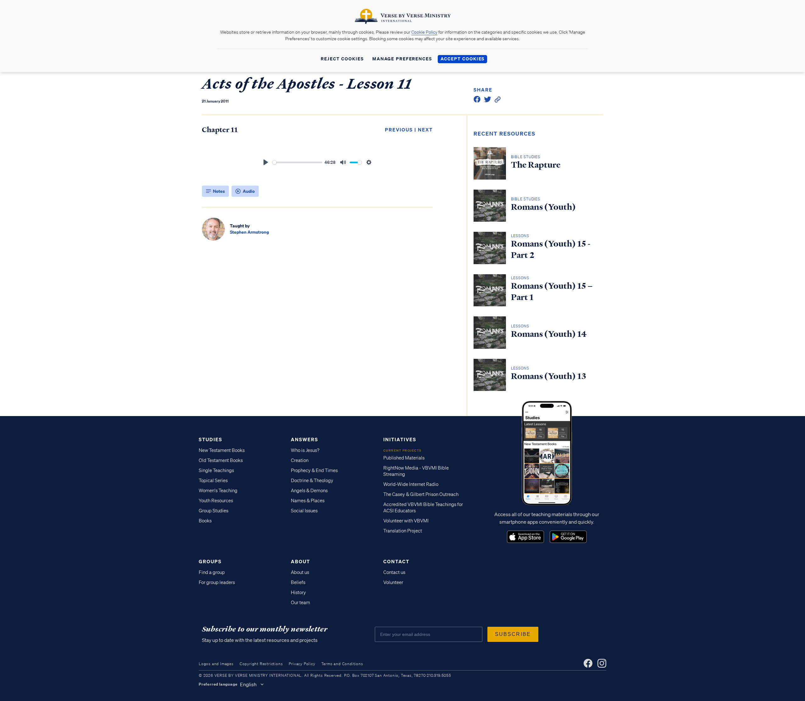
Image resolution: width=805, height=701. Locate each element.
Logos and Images (216, 663)
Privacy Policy (302, 663)
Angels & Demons (309, 490)
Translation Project (402, 531)
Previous (399, 129)
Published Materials (404, 458)
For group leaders (217, 582)
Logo (525, 537)
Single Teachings (216, 470)
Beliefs (298, 582)
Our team (300, 602)
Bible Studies (525, 156)
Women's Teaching (218, 490)
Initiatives (399, 439)
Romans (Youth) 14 (549, 334)
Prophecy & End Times (314, 470)
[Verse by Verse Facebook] (588, 663)
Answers (304, 439)
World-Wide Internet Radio (410, 484)
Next (425, 129)
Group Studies (213, 511)
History (298, 592)
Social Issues (304, 511)
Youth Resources (216, 500)
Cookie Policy (424, 32)
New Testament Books (222, 450)
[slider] (297, 162)
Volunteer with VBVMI (406, 521)
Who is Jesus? (305, 450)
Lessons (520, 235)
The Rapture (535, 164)
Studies (210, 439)
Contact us (394, 572)
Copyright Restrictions (261, 663)
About (300, 561)
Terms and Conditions (342, 663)
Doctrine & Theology (312, 480)
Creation (299, 460)
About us (300, 572)
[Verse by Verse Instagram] (601, 663)
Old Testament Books (221, 460)
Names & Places (308, 500)
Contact (396, 561)
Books (205, 521)
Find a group (212, 572)
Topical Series (213, 480)
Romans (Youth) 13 (548, 376)
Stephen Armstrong (249, 232)
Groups (210, 561)
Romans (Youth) (543, 207)
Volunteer (393, 582)
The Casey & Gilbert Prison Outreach (420, 494)
